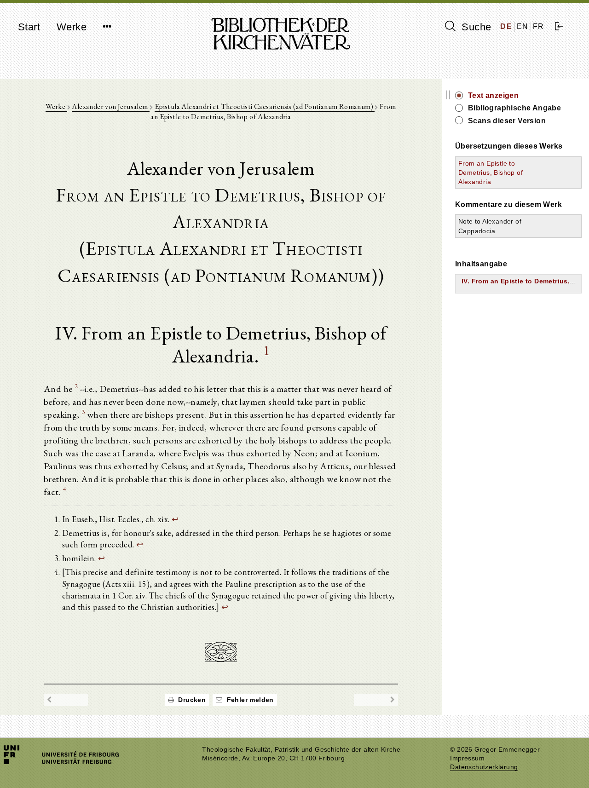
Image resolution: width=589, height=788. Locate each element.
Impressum (467, 758)
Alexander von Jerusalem (111, 106)
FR (538, 26)
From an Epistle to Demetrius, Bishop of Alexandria (490, 172)
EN (523, 26)
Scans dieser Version (507, 121)
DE (506, 26)
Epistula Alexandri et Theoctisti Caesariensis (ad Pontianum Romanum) (265, 106)
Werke (72, 27)
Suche (475, 27)
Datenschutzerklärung (484, 767)
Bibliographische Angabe (514, 108)
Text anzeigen (493, 95)
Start (29, 27)
